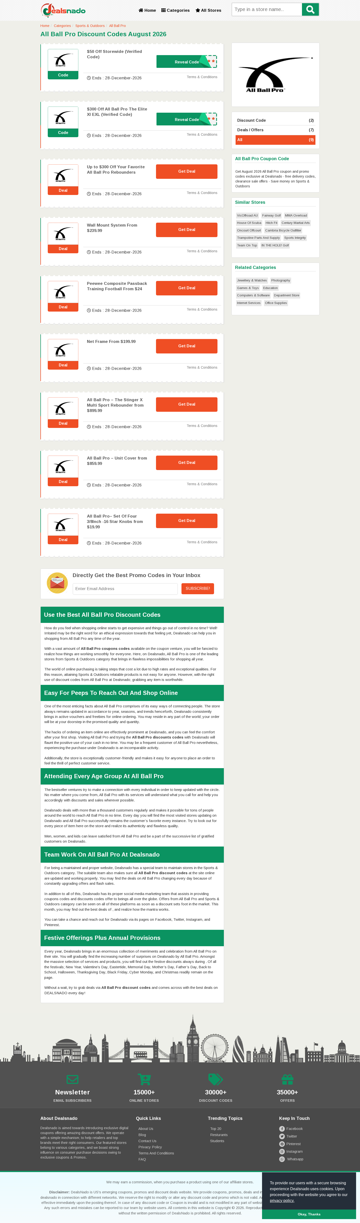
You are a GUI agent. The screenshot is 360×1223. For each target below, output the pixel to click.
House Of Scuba (249, 223)
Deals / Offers (275, 130)
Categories (178, 10)
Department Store (286, 295)
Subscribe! (198, 588)
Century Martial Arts (296, 223)
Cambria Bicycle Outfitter (283, 230)
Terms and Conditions (156, 1153)
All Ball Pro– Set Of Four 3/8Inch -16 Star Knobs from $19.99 (115, 521)
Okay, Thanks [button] (309, 1214)
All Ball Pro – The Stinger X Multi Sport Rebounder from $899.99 (115, 405)
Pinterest (293, 1144)
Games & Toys (248, 288)
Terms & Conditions (202, 77)
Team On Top (247, 245)
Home (149, 10)
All (275, 140)
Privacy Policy (150, 1147)
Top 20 (215, 1128)
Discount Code (275, 120)
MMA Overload (296, 215)
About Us (145, 1128)
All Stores (210, 10)
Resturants (219, 1135)
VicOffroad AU (247, 215)
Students (217, 1141)
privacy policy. (282, 1201)
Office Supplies (276, 303)
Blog (142, 1135)
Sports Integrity (295, 238)
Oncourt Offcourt (249, 230)
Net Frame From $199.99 (111, 341)
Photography (280, 280)
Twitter (291, 1136)
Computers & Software (253, 295)
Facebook (294, 1128)
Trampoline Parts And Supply (258, 238)
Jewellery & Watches (252, 280)
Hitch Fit (271, 223)
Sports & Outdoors (90, 26)
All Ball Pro (117, 26)
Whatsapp (294, 1159)
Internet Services (249, 303)
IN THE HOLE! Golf (275, 245)
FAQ (142, 1159)
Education (270, 288)
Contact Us (147, 1141)
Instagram (294, 1151)
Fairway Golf (271, 215)
